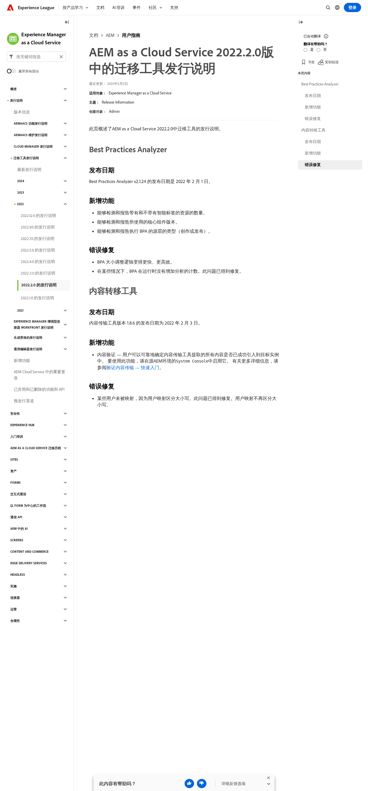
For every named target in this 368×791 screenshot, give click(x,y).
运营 (13, 609)
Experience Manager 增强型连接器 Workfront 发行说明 (37, 324)
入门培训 (16, 436)
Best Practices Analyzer (319, 84)
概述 (13, 89)
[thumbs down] (201, 783)
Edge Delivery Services (28, 563)
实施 (13, 586)
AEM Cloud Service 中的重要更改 (39, 374)
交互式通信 (18, 494)
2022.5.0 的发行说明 (38, 250)
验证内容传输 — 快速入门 (132, 367)
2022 (20, 204)
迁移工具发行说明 (26, 158)
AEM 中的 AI (19, 529)
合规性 (15, 621)
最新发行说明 (29, 169)
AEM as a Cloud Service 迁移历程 (35, 448)
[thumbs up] (189, 783)
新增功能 (22, 360)
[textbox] (36, 57)
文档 (93, 35)
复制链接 (332, 62)
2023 (20, 192)
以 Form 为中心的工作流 (28, 506)
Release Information (118, 102)
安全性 (15, 413)
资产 (13, 471)
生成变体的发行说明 (28, 338)
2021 (20, 310)
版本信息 (22, 112)
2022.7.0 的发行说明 (37, 238)
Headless (17, 575)
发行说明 (16, 100)
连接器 (15, 598)
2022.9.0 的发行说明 (38, 227)
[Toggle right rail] (300, 22)
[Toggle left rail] (67, 22)
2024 (20, 181)
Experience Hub (22, 425)
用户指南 (131, 35)
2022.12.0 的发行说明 (38, 215)
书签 (311, 62)
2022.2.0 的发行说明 (39, 284)
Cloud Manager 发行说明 (33, 146)
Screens (16, 540)
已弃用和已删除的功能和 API (39, 389)
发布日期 (313, 95)
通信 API (16, 517)
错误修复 (313, 118)
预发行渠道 (24, 400)
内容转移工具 (313, 130)
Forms (15, 483)
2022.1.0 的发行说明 (37, 297)
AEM (110, 35)
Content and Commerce (29, 552)
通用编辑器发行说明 (28, 349)
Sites (14, 460)
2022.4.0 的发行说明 (38, 261)
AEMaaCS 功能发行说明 (30, 123)
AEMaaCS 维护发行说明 (30, 135)
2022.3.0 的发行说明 (38, 273)
